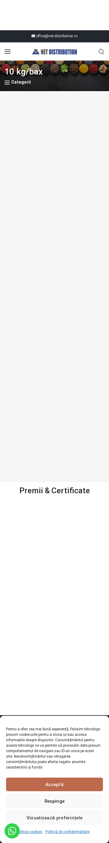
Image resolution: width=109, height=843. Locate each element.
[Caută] (101, 51)
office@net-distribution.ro (56, 36)
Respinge (54, 801)
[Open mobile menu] (8, 51)
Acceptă (54, 784)
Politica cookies (29, 832)
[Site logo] (54, 51)
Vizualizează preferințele (55, 818)
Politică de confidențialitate (67, 832)
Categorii (21, 82)
